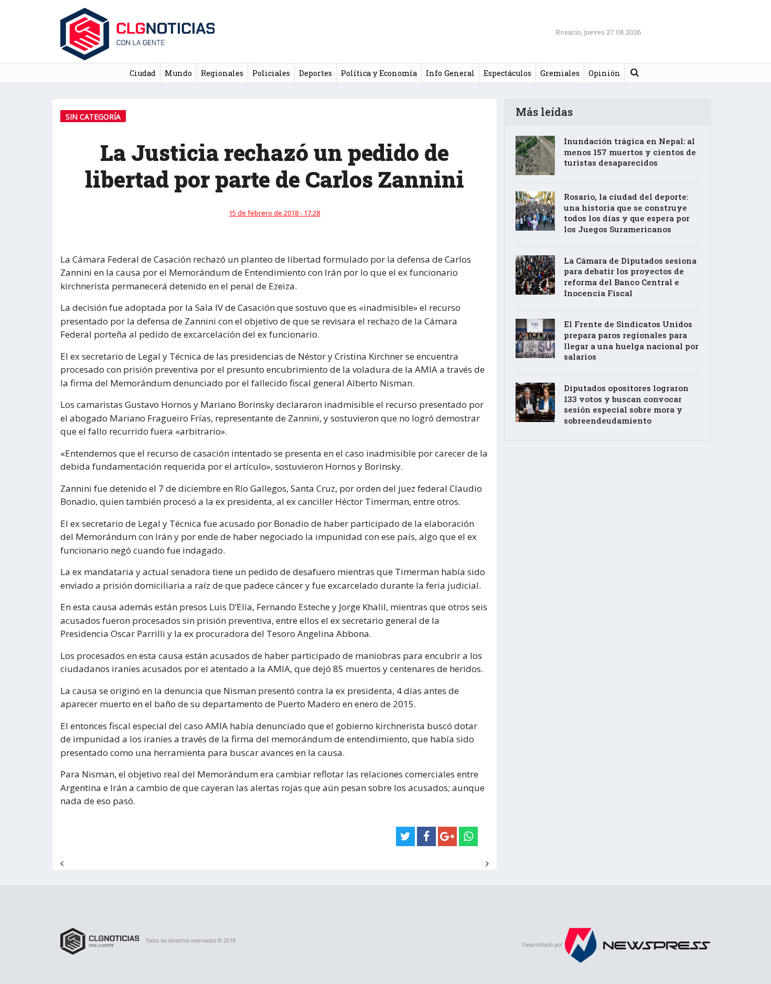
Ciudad (143, 73)
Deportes (315, 73)
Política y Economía (379, 73)
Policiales (271, 73)
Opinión (604, 73)
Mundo (178, 73)
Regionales (222, 73)
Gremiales (560, 73)
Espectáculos (507, 73)
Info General (450, 73)
